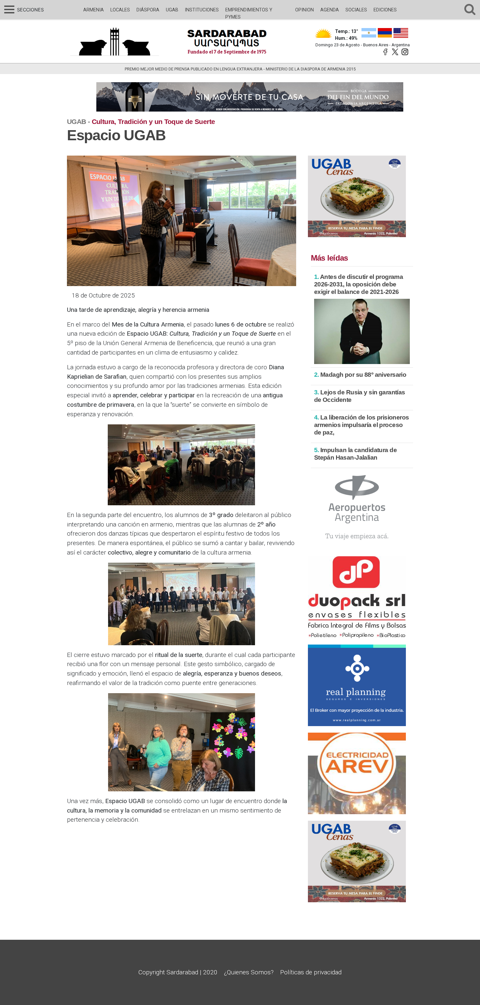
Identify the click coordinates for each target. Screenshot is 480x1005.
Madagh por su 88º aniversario (360, 374)
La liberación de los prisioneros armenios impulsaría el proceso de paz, (361, 425)
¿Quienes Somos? (249, 972)
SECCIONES (29, 9)
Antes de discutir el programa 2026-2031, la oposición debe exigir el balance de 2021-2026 (358, 284)
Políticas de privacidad (311, 972)
